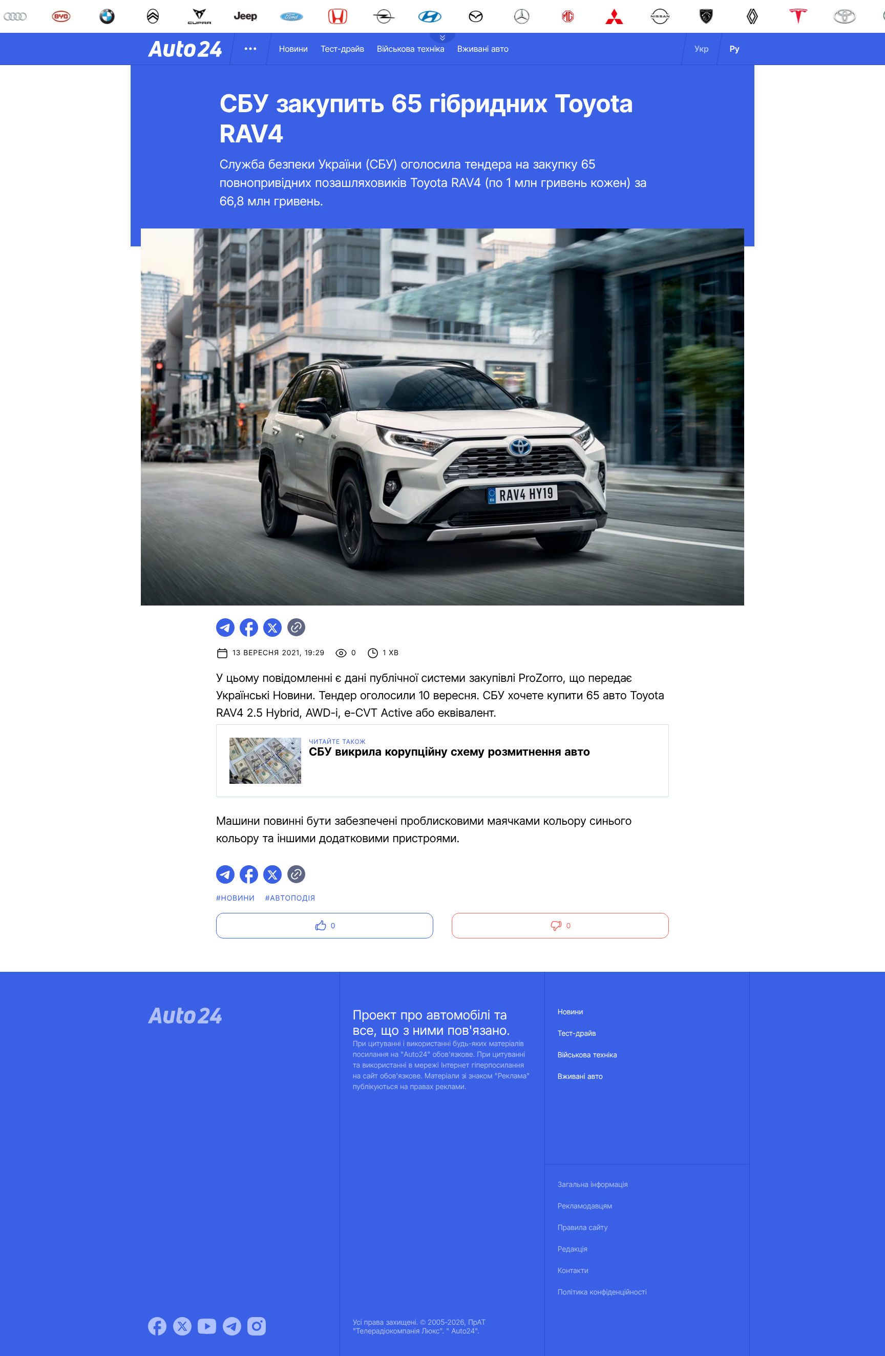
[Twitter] (182, 1326)
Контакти (573, 1270)
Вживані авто (483, 49)
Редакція (572, 1249)
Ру (735, 49)
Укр (701, 49)
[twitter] (272, 627)
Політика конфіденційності (602, 1292)
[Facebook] (157, 1326)
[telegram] (225, 627)
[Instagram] (256, 1326)
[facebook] (249, 627)
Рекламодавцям (585, 1206)
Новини (293, 49)
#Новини (235, 898)
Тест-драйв (342, 49)
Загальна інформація (593, 1184)
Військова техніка (411, 49)
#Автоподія (290, 898)
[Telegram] (232, 1326)
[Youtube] (207, 1326)
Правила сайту (583, 1227)
